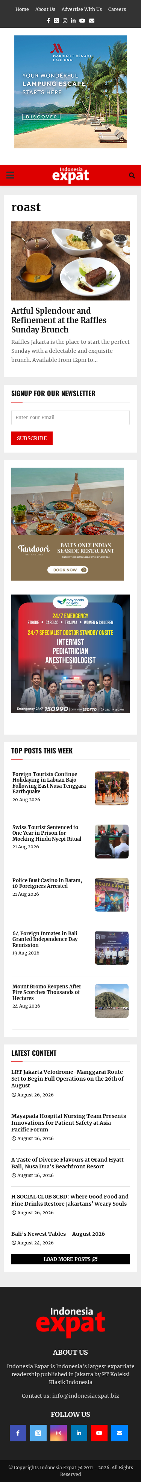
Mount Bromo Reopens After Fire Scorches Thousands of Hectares (46, 993)
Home (22, 9)
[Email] (119, 1433)
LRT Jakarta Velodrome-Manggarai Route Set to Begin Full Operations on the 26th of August (67, 1079)
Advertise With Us (82, 9)
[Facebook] (18, 1433)
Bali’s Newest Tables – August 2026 (58, 1233)
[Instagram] (58, 1433)
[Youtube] (99, 1433)
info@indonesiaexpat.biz (85, 1395)
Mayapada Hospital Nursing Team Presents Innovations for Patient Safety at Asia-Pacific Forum (68, 1123)
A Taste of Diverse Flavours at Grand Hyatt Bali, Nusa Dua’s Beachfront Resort (67, 1163)
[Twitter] (38, 1433)
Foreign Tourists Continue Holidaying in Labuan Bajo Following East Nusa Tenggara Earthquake (49, 783)
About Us (45, 9)
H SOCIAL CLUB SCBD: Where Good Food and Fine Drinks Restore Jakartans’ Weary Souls (70, 1200)
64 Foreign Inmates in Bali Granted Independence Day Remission (44, 939)
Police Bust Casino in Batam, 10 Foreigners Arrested (47, 883)
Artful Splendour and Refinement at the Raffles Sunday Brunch (58, 320)
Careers (117, 9)
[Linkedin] (79, 1433)
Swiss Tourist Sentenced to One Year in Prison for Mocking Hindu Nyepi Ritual (46, 833)
